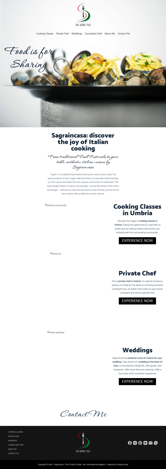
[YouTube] (145, 443)
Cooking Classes (44, 34)
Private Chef (62, 34)
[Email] (151, 443)
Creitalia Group (122, 464)
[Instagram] (135, 443)
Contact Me (124, 34)
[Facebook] (130, 443)
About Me (110, 34)
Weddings (76, 34)
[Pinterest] (140, 443)
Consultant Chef (93, 34)
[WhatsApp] (156, 443)
